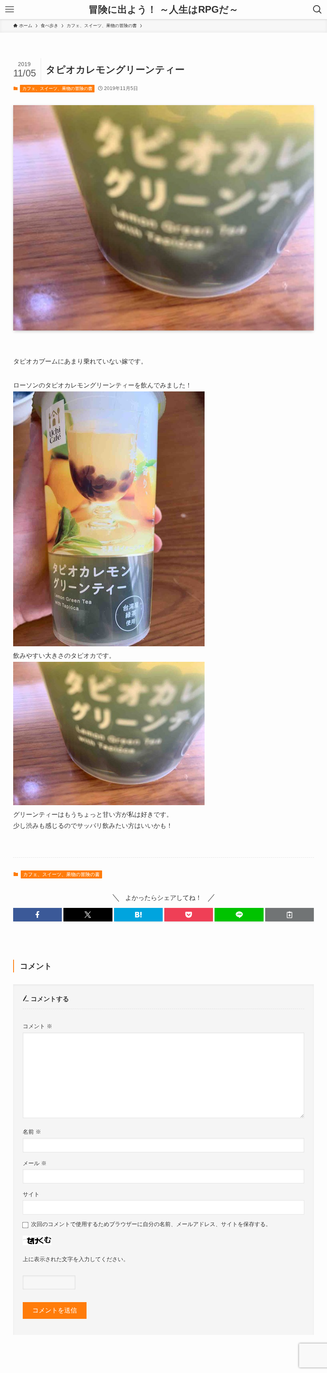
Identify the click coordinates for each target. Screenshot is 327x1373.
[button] (37, 914)
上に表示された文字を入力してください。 (76, 1259)
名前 (32, 1132)
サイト (31, 1194)
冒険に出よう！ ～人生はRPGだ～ (163, 9)
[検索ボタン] (317, 9)
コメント (37, 1026)
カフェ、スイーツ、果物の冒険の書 (57, 88)
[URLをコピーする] (289, 914)
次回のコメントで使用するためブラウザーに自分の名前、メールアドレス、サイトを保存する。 (151, 1224)
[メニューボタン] (9, 9)
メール (35, 1163)
